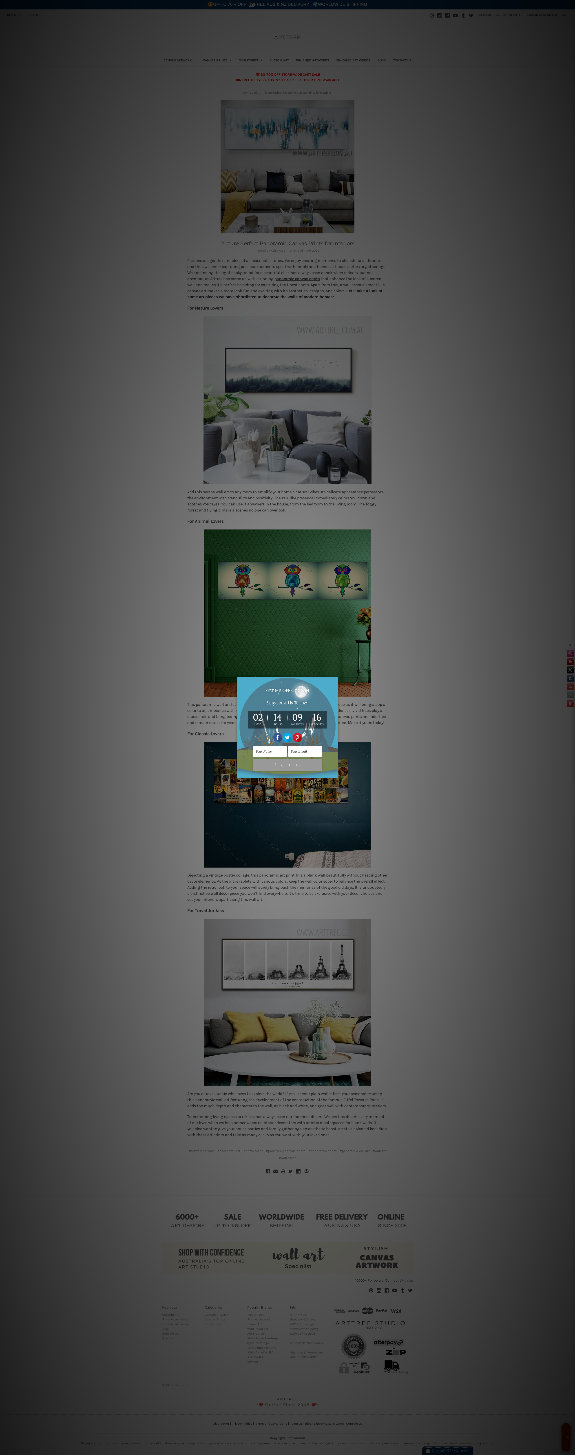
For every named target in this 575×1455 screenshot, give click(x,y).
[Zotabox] (335, 774)
